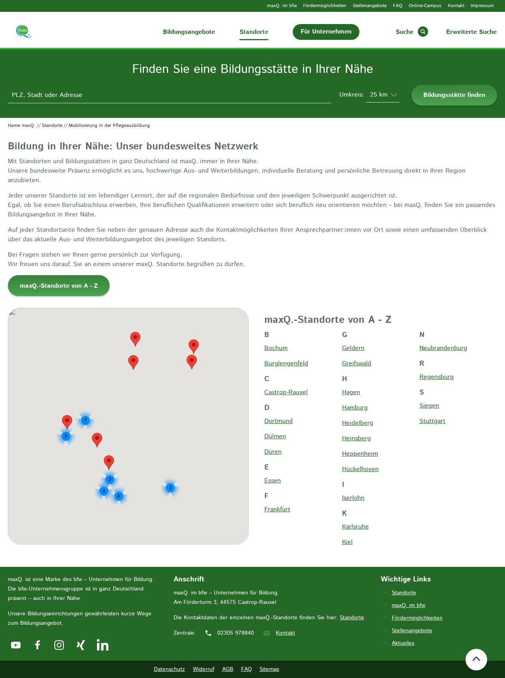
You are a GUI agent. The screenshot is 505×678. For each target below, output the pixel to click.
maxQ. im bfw (282, 5)
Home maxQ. (22, 125)
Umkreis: (352, 94)
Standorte (253, 32)
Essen (272, 480)
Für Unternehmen (326, 31)
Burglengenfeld (286, 363)
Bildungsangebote (189, 32)
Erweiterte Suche (471, 32)
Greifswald (356, 363)
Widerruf (203, 669)
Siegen (429, 405)
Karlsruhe (355, 526)
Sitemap (269, 669)
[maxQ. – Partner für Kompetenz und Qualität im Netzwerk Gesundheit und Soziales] (32, 33)
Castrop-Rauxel (286, 392)
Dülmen (275, 436)
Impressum (482, 5)
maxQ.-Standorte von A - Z (59, 286)
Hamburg (355, 407)
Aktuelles (403, 643)
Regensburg (436, 377)
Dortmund (278, 421)
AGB (227, 669)
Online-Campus (425, 5)
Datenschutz (169, 669)
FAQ (397, 5)
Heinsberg (356, 438)
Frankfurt (277, 509)
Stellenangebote (370, 5)
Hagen (351, 392)
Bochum (276, 348)
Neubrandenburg (443, 348)
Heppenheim (360, 453)
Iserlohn (353, 498)
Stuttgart (432, 421)
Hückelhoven (360, 469)
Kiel (347, 542)
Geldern (353, 348)
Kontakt (456, 5)
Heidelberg (357, 423)
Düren (273, 451)
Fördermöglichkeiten (324, 5)
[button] (192, 362)
